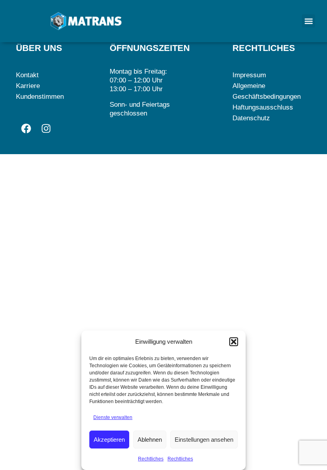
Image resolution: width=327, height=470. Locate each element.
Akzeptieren (109, 439)
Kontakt (27, 75)
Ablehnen (150, 439)
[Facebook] (26, 128)
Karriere (28, 86)
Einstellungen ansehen (204, 439)
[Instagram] (46, 128)
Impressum (249, 75)
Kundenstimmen (40, 96)
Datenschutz (251, 118)
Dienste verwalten (112, 417)
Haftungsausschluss (262, 107)
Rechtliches (151, 459)
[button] (234, 342)
